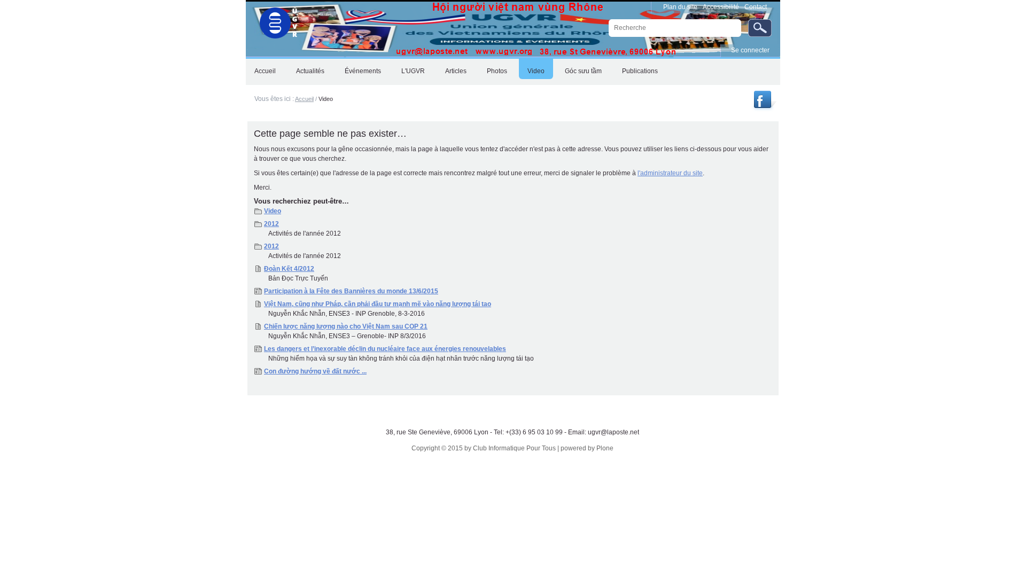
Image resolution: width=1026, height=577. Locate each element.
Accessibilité (721, 7)
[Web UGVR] (272, 20)
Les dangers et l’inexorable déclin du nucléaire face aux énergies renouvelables (385, 349)
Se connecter (750, 50)
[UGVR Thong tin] (764, 108)
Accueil (304, 99)
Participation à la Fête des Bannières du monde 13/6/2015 (351, 291)
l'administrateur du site (670, 173)
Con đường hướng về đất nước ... (315, 371)
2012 (271, 224)
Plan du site (680, 7)
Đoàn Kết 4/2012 (289, 268)
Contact (755, 7)
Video (272, 211)
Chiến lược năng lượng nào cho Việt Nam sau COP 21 (346, 326)
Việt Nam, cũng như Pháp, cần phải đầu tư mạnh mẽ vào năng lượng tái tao (377, 304)
